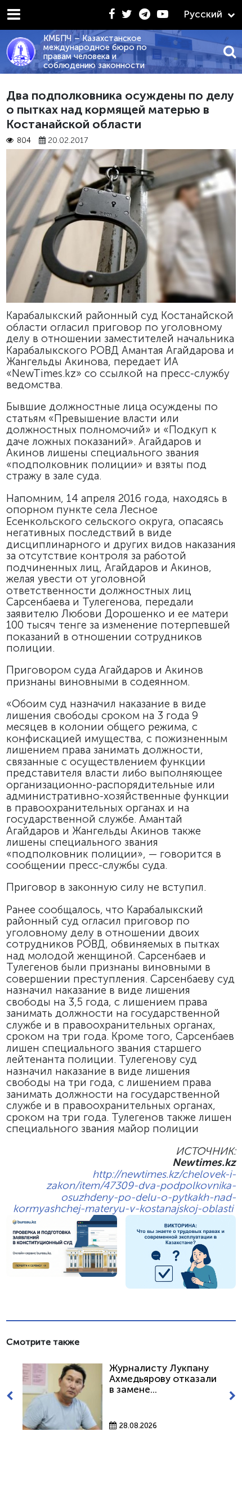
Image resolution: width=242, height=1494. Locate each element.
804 (24, 140)
